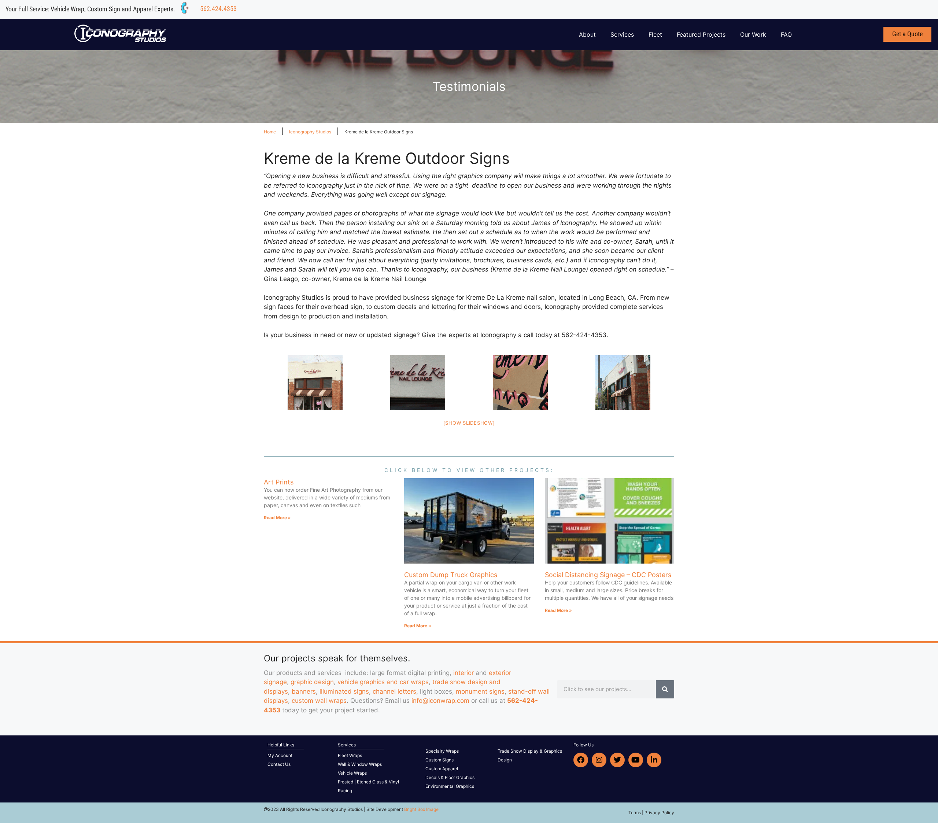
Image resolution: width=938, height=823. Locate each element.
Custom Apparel (441, 768)
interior (463, 672)
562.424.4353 (218, 8)
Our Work (753, 34)
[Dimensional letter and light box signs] (622, 382)
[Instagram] (599, 760)
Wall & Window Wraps (360, 764)
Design (505, 760)
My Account (279, 755)
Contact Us (279, 764)
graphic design (312, 682)
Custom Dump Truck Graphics (450, 575)
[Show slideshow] (469, 423)
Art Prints (278, 482)
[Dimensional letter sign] (417, 382)
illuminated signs (344, 691)
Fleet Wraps (350, 755)
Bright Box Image (421, 809)
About (587, 34)
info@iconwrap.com (440, 700)
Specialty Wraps (442, 751)
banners (304, 691)
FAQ (786, 34)
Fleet (655, 34)
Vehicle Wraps (352, 773)
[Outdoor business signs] (315, 382)
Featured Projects (701, 34)
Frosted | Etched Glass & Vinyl (368, 782)
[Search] (665, 689)
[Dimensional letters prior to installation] (520, 382)
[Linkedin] (654, 760)
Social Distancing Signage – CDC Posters (608, 575)
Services (622, 34)
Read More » (277, 517)
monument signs (480, 691)
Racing (345, 790)
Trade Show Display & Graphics (530, 751)
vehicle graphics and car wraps (383, 682)
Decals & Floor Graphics (449, 777)
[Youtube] (635, 760)
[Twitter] (617, 760)
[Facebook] (580, 760)
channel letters (394, 691)
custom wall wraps (319, 700)
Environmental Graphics (449, 786)
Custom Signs (439, 760)
